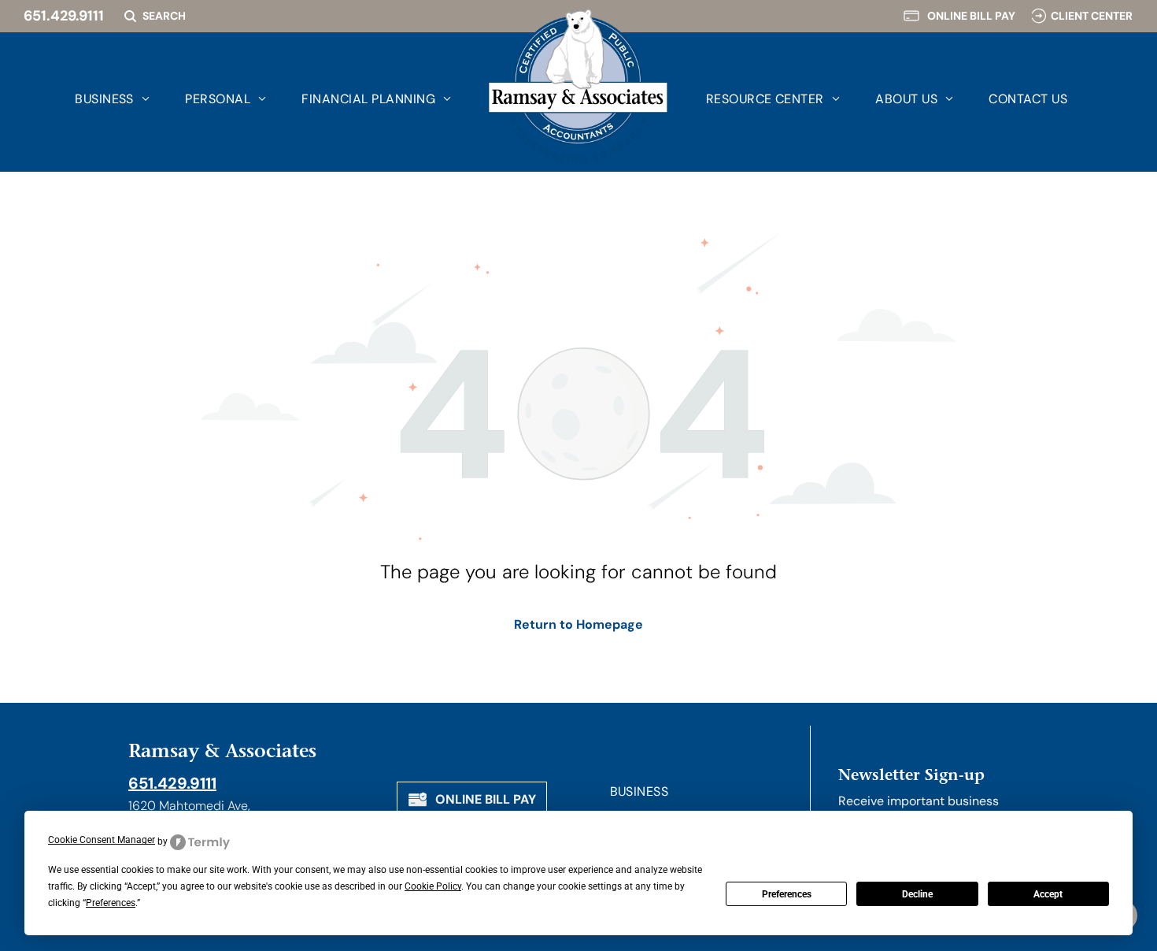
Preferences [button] (110, 902)
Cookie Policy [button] (433, 886)
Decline (917, 894)
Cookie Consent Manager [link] (101, 839)
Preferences (786, 894)
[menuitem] (94, 99)
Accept (1048, 894)
